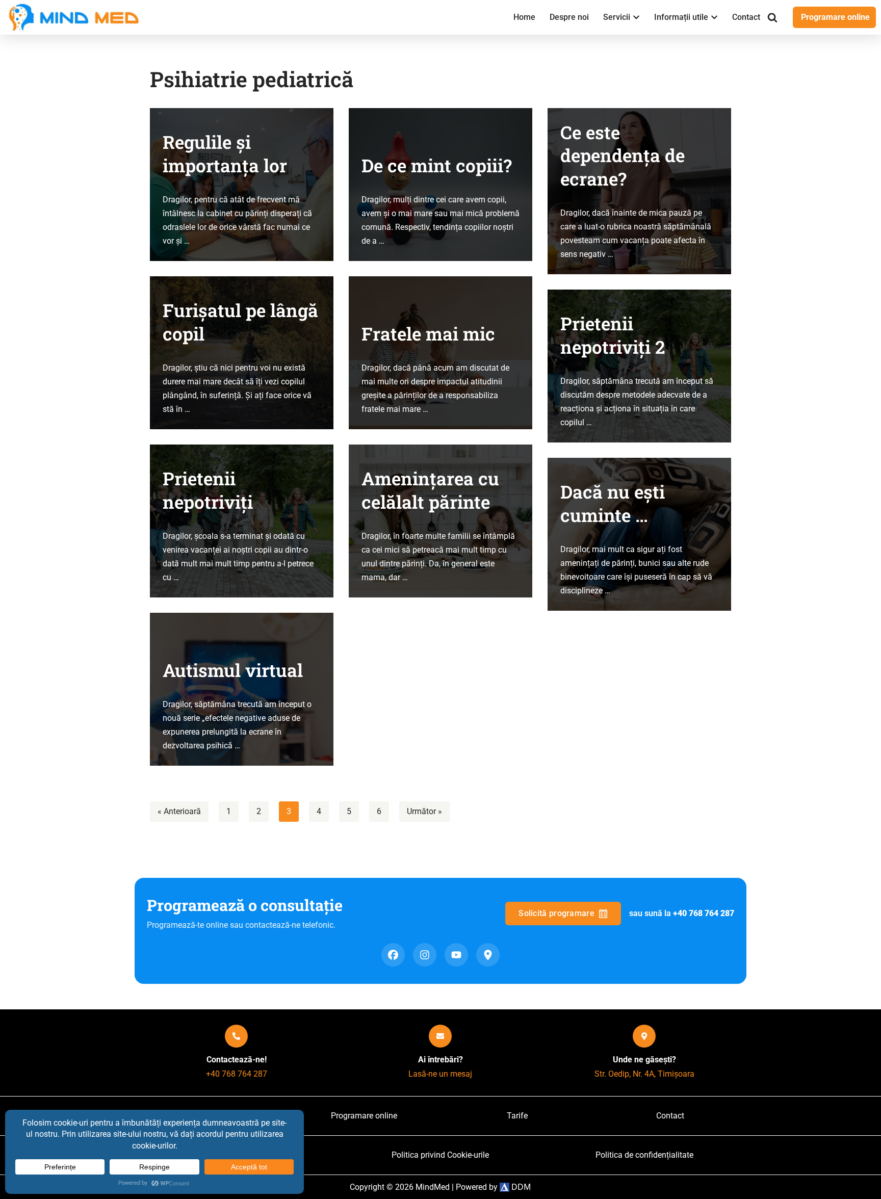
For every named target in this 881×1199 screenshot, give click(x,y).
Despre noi (569, 17)
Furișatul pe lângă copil (240, 322)
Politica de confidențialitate (644, 1155)
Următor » (424, 811)
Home (524, 17)
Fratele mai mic (428, 334)
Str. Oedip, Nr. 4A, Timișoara (644, 1074)
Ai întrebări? (440, 1059)
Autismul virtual (233, 670)
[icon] (236, 1036)
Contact (746, 17)
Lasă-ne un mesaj (440, 1074)
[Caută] (772, 17)
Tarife (517, 1115)
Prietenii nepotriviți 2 (612, 335)
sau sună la (681, 913)
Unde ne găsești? (644, 1059)
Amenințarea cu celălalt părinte (430, 490)
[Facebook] (393, 955)
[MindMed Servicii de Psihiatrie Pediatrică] (76, 17)
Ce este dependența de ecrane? (622, 155)
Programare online (835, 17)
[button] (636, 17)
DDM (520, 1186)
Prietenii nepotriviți (208, 490)
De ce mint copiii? (436, 165)
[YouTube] (456, 955)
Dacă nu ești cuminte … (612, 503)
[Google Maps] (488, 955)
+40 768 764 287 (236, 1074)
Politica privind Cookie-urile (440, 1155)
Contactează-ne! (236, 1059)
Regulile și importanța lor (225, 153)
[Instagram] (424, 955)
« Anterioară (179, 811)
